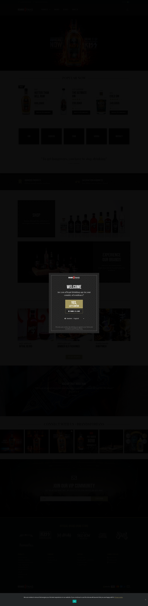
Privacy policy (119, 597)
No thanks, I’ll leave (74, 311)
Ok (74, 601)
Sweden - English (73, 318)
